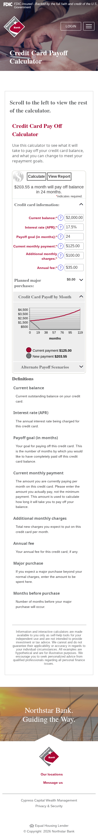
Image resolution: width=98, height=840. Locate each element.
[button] (88, 26)
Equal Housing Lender (51, 825)
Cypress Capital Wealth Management (49, 800)
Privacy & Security (49, 806)
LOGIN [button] (71, 26)
